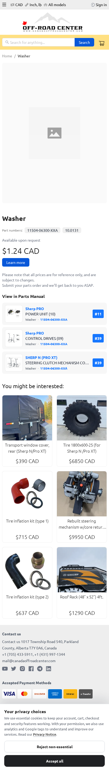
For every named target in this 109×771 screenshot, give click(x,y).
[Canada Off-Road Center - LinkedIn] (48, 668)
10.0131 (72, 230)
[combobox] (38, 42)
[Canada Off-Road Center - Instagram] (22, 668)
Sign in (101, 4)
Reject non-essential (54, 746)
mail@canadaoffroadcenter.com (29, 660)
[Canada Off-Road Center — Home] (54, 22)
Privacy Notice (44, 734)
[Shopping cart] (101, 43)
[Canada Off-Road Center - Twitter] (13, 668)
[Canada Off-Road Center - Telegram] (40, 668)
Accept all (54, 761)
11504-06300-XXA (42, 230)
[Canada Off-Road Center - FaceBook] (31, 668)
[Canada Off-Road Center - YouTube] (5, 668)
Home (7, 55)
